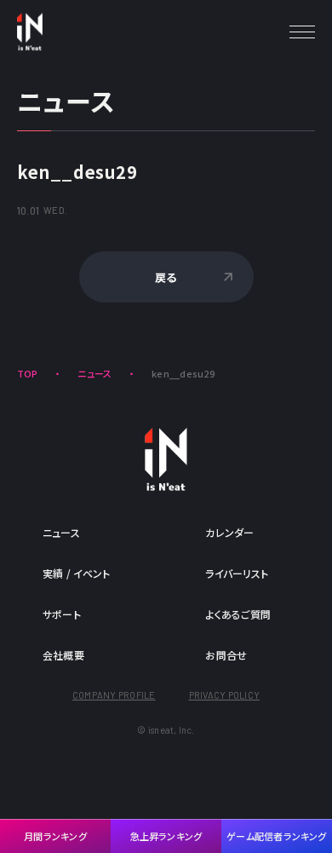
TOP (27, 373)
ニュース (94, 373)
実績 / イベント (77, 573)
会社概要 (63, 655)
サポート (62, 614)
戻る (165, 277)
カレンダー (229, 532)
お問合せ (226, 655)
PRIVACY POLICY (224, 694)
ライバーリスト (236, 573)
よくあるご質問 (238, 614)
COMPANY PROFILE (114, 694)
